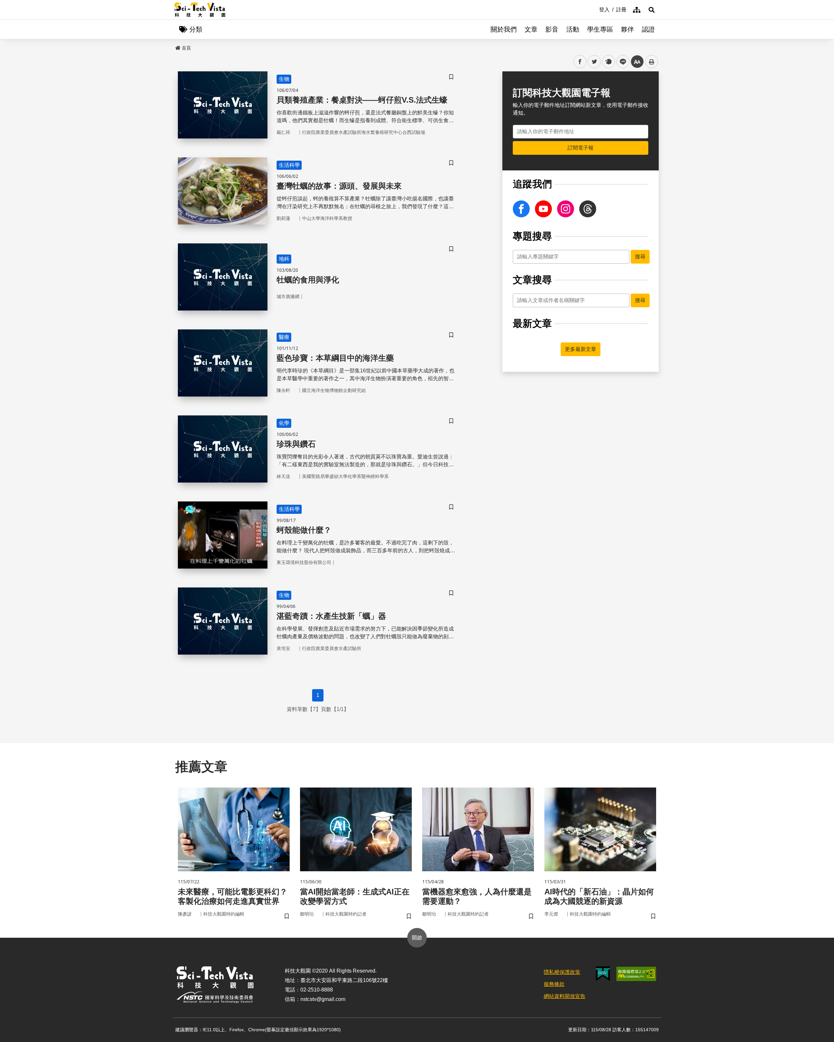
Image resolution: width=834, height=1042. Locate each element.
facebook (580, 62)
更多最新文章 (580, 349)
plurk (608, 62)
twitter (594, 62)
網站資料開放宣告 (564, 996)
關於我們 (504, 29)
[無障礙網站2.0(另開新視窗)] (636, 974)
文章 (531, 29)
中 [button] (637, 62)
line (621, 62)
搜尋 (640, 256)
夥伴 (627, 29)
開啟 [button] (417, 937)
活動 (572, 29)
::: (595, 9)
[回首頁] (200, 10)
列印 (651, 61)
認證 (648, 29)
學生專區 (600, 29)
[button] (651, 10)
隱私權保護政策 (562, 972)
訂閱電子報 (581, 148)
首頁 (186, 48)
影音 (551, 29)
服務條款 (554, 984)
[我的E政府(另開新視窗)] (603, 973)
